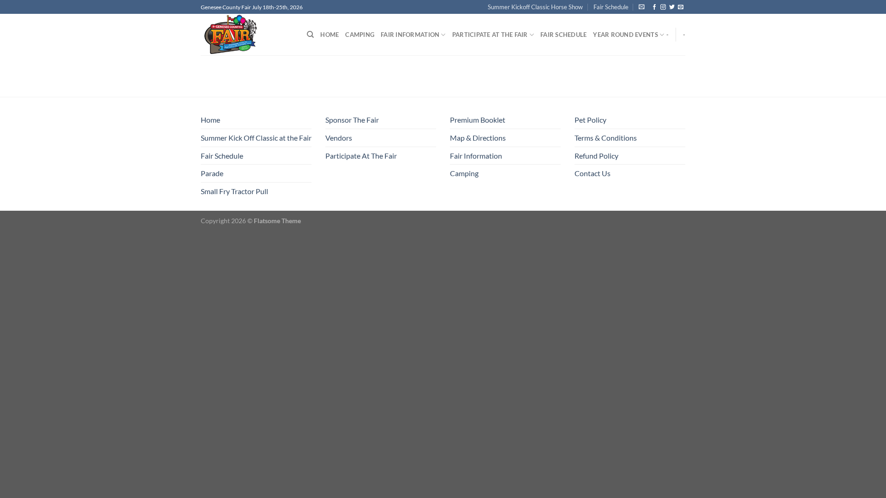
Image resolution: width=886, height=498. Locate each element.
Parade (212, 173)
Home (329, 34)
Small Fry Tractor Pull (234, 191)
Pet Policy (590, 119)
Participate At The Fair (490, 34)
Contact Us (593, 173)
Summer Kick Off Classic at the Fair (256, 137)
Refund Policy (596, 155)
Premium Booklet (477, 119)
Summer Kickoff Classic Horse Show (535, 7)
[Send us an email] (680, 7)
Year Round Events (625, 34)
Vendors (338, 137)
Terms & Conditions (606, 137)
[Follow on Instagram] (663, 7)
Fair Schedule (611, 7)
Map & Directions (478, 137)
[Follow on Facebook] (654, 7)
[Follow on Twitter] (672, 7)
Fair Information (410, 34)
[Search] (310, 34)
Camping (359, 34)
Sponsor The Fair (352, 119)
